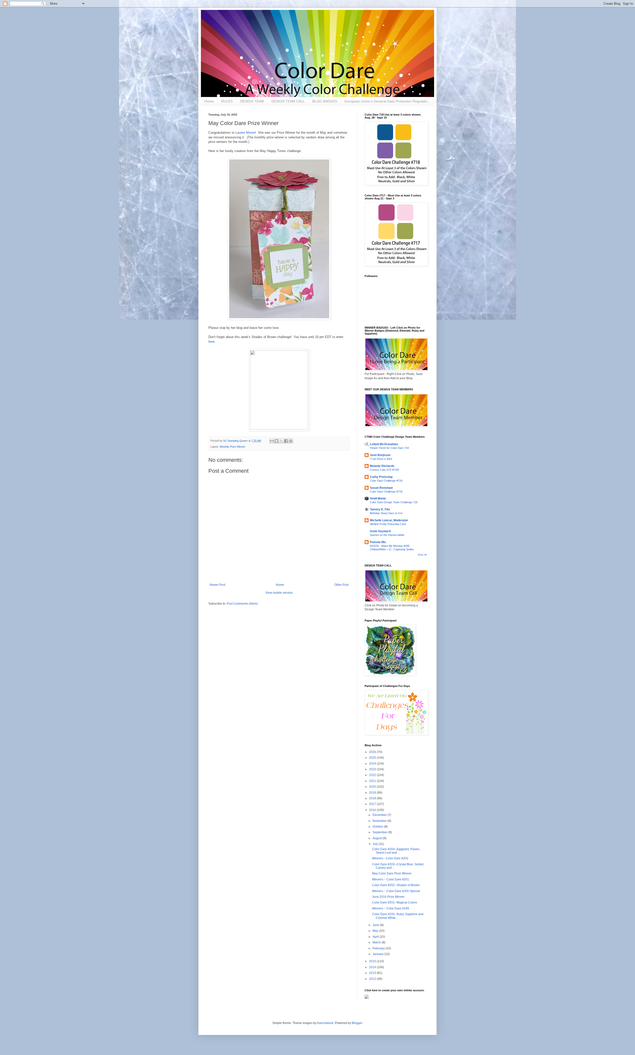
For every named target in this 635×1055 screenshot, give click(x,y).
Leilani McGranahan (384, 444)
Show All (422, 555)
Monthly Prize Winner (232, 446)
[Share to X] (281, 440)
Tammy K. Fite (380, 509)
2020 (373, 786)
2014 (373, 967)
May (376, 930)
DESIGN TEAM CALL (288, 101)
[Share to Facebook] (286, 440)
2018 (373, 798)
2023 (373, 769)
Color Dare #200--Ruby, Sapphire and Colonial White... (397, 915)
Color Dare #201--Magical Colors (394, 902)
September (380, 832)
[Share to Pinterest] (290, 440)
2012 (373, 979)
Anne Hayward (380, 531)
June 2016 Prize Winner (388, 897)
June (376, 925)
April (376, 936)
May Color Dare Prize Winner (392, 873)
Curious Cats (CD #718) (384, 469)
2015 (373, 961)
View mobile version (279, 592)
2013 (373, 973)
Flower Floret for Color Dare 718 (389, 447)
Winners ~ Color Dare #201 (390, 879)
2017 (373, 804)
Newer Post (217, 585)
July (376, 844)
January (378, 954)
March (377, 942)
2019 (373, 792)
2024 (373, 763)
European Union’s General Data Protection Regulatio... (387, 101)
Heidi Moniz (378, 498)
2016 (373, 810)
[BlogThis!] (276, 440)
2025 (373, 757)
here (211, 341)
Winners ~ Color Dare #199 (390, 908)
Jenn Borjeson (380, 455)
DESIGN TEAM (252, 101)
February (379, 948)
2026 (373, 752)
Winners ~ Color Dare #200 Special (396, 891)
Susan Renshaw (381, 488)
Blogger (357, 1023)
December (380, 815)
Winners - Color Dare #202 (390, 858)
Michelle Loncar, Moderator (389, 520)
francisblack (325, 1023)
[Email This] (271, 440)
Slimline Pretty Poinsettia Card (388, 524)
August (378, 838)
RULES (227, 101)
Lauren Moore (245, 132)
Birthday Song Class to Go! (386, 513)
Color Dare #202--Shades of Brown (396, 885)
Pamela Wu (378, 542)
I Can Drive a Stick (381, 458)
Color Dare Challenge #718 (386, 480)
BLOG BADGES (324, 101)
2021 (373, 781)
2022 (373, 775)
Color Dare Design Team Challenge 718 (393, 502)
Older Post (341, 585)
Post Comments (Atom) (242, 603)
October (378, 826)
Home (209, 101)
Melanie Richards (382, 466)
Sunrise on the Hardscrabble (387, 534)
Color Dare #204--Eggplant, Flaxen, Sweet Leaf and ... (396, 850)
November (380, 821)
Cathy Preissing (381, 477)
